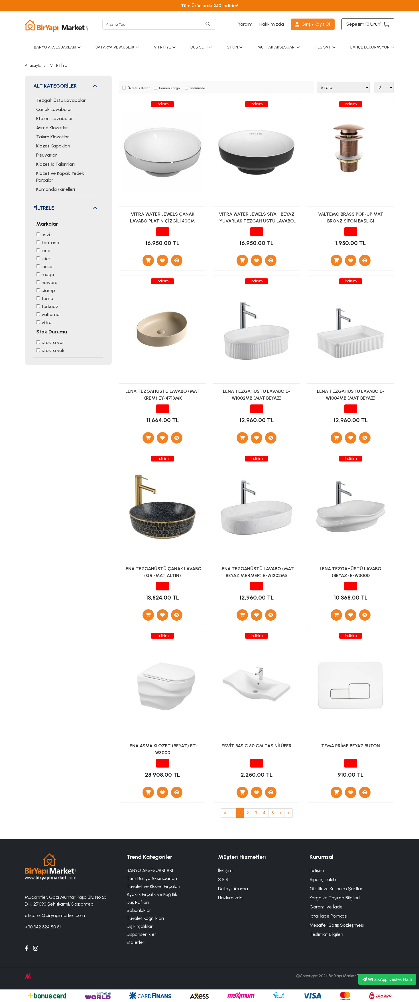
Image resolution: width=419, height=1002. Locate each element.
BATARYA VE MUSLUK (115, 47)
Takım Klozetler (52, 136)
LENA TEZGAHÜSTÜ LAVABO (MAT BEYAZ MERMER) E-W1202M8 (256, 572)
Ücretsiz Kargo (139, 88)
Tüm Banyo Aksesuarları (152, 878)
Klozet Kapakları (53, 146)
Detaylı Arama (233, 888)
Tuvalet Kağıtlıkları (145, 918)
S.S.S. (223, 879)
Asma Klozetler (52, 127)
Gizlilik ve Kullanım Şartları (336, 888)
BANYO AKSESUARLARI (55, 47)
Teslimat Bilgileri (326, 934)
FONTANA (50, 242)
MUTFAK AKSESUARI (276, 47)
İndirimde (197, 88)
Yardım (245, 24)
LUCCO (47, 266)
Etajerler (136, 942)
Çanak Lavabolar (54, 109)
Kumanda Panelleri (55, 189)
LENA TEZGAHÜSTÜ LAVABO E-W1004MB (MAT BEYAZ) (350, 394)
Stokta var (53, 342)
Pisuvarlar (46, 155)
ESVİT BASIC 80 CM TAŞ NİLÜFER (256, 745)
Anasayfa (33, 65)
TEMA (47, 298)
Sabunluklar (139, 910)
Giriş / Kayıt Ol (316, 24)
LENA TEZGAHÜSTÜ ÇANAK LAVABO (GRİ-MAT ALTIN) (162, 572)
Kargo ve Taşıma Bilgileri (335, 897)
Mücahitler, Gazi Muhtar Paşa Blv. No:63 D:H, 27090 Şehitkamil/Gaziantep (65, 900)
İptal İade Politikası (328, 916)
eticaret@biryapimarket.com (55, 915)
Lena (46, 250)
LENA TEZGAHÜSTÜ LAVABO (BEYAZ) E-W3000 (350, 572)
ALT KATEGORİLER (55, 86)
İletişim (317, 870)
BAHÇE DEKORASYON (370, 47)
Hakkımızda (271, 24)
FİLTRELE (43, 208)
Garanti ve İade (326, 907)
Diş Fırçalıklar (140, 926)
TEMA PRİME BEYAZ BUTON (350, 745)
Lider (46, 258)
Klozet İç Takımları (55, 164)
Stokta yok (53, 350)
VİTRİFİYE (162, 47)
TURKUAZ (50, 306)
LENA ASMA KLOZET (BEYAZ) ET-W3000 (162, 749)
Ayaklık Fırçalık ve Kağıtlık (152, 894)
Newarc (49, 282)
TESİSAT (323, 47)
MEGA (48, 274)
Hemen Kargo (169, 88)
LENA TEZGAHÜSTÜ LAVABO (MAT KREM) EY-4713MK (162, 394)
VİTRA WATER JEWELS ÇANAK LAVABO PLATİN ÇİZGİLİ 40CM (162, 217)
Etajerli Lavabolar (54, 118)
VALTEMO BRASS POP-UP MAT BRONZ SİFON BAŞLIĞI (350, 217)
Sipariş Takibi (323, 879)
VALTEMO (51, 314)
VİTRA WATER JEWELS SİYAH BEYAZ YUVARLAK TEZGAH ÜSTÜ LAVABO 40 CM (256, 218)
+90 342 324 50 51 (43, 927)
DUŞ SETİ (199, 47)
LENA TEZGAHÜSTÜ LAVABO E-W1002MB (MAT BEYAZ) (256, 394)
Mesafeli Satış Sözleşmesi (337, 925)
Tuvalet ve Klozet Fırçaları (153, 886)
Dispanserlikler (141, 934)
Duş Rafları (138, 902)
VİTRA (47, 322)
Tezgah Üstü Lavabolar (61, 100)
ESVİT (47, 234)
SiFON (232, 47)
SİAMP (48, 290)
